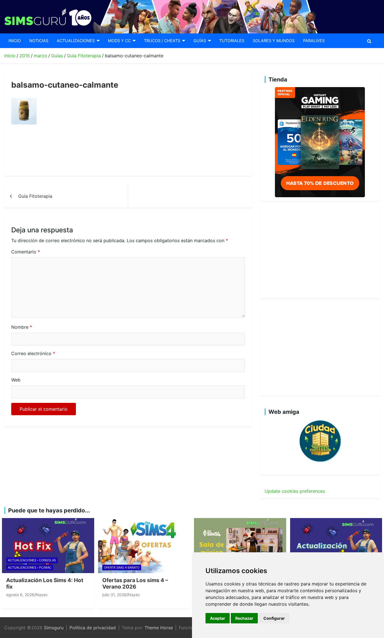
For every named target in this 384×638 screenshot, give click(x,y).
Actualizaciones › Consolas (32, 560)
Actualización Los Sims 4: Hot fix (44, 583)
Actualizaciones (76, 40)
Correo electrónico (33, 353)
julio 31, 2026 (114, 594)
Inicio (14, 40)
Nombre (21, 327)
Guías (199, 40)
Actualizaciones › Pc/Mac (29, 567)
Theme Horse (158, 627)
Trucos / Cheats (162, 40)
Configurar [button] (274, 618)
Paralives (314, 40)
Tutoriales (231, 40)
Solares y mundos (274, 40)
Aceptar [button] (217, 618)
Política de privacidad (92, 627)
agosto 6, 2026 (20, 594)
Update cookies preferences (295, 491)
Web (16, 380)
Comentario (25, 252)
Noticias (38, 40)
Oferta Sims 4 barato (121, 567)
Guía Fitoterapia (35, 196)
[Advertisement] (113, 150)
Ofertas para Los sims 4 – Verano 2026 (135, 583)
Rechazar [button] (244, 618)
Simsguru (54, 627)
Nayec (42, 594)
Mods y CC (119, 40)
